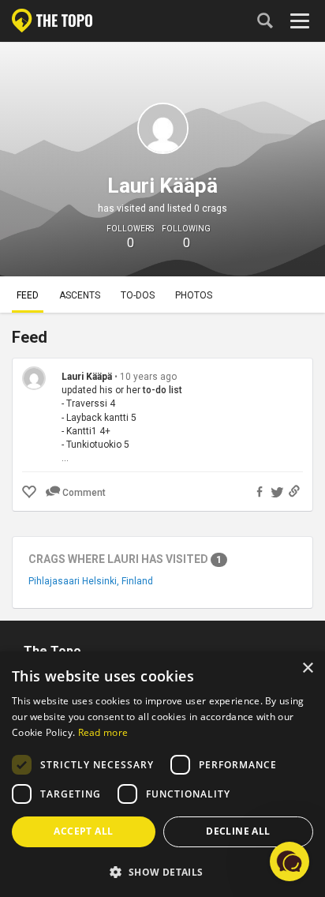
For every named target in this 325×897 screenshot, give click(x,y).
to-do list (162, 390)
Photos (193, 295)
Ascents (79, 295)
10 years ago (148, 376)
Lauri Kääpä (88, 376)
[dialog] (162, 774)
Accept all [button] (83, 831)
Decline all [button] (238, 831)
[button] (162, 871)
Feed (28, 295)
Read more (103, 732)
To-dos (138, 295)
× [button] (307, 668)
